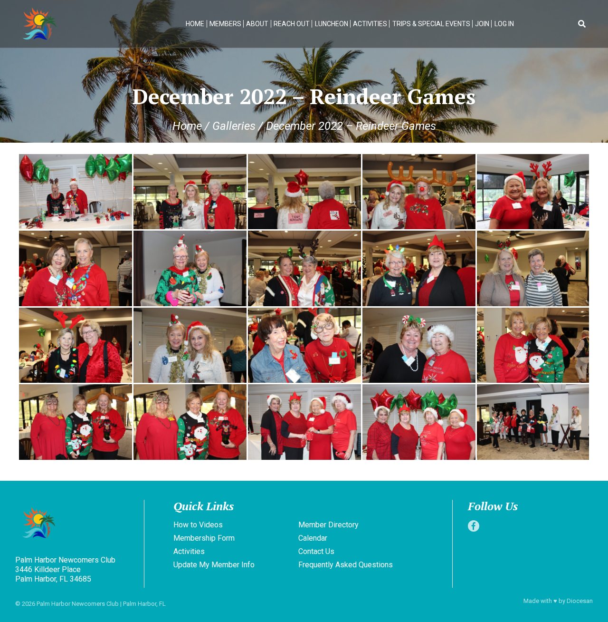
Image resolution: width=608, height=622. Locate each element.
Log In (504, 24)
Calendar (312, 538)
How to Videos (198, 524)
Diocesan (580, 600)
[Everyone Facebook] (473, 526)
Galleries (234, 126)
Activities (370, 24)
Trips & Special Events (431, 24)
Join (482, 24)
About (257, 24)
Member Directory (328, 524)
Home (195, 24)
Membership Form (204, 538)
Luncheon (331, 24)
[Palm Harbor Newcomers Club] (77, 524)
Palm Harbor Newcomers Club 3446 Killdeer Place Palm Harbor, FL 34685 (65, 569)
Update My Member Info (214, 564)
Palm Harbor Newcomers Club (78, 603)
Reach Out (292, 24)
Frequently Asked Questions (345, 564)
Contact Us (316, 551)
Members (225, 24)
